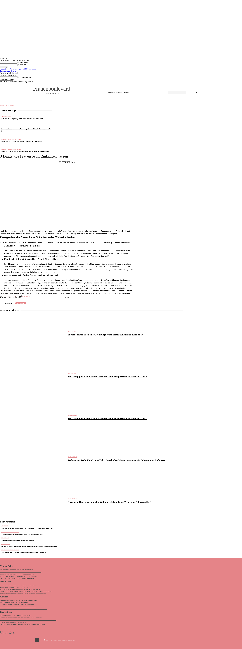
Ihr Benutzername (23, 62)
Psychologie (5, 537)
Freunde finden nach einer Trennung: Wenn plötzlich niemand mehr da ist (105, 334)
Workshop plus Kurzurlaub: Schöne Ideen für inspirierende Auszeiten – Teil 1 (107, 418)
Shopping (20, 303)
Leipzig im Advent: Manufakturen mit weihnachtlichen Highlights (18, 600)
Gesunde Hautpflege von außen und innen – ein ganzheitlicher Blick (22, 534)
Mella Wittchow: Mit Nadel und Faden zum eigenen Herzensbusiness (25, 151)
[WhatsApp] (77, 224)
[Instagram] (37, 640)
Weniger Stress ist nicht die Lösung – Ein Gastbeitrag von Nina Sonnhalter (21, 617)
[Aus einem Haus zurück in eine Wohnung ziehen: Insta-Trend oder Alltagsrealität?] (33, 501)
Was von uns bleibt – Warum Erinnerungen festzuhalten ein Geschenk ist (23, 552)
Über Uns (7, 632)
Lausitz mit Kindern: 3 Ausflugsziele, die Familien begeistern (17, 578)
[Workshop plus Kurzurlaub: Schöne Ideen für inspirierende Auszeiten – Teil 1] (33, 417)
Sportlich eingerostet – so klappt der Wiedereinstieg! (15, 615)
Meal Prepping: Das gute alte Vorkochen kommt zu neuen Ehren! (18, 606)
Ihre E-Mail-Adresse (24, 77)
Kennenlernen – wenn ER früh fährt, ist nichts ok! (14, 587)
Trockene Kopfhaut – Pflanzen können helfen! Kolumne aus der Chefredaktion (22, 624)
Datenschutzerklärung (8, 71)
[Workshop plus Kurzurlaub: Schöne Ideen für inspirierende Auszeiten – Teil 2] (33, 375)
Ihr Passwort (21, 65)
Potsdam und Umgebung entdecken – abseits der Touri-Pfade (22, 119)
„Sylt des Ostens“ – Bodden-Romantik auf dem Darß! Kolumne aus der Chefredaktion (23, 609)
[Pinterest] (71, 224)
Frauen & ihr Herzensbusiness (11, 139)
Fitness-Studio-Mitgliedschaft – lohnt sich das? (13, 622)
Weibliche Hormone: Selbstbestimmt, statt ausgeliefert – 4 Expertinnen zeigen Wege (27, 528)
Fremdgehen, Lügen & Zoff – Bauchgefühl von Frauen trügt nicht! (18, 585)
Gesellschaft (9, 106)
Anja (67, 298)
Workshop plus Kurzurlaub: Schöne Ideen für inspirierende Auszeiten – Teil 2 (107, 376)
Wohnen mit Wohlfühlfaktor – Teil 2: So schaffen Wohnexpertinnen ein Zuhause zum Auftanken (117, 460)
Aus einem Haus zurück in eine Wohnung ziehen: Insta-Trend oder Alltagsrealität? (110, 502)
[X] (65, 224)
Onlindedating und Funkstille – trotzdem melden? (14, 602)
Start (2, 106)
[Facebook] (59, 224)
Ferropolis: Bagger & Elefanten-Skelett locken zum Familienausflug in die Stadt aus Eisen (29, 546)
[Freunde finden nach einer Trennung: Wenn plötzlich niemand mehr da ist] (33, 333)
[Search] (196, 92)
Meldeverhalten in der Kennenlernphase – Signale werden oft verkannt (20, 589)
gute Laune (26, 296)
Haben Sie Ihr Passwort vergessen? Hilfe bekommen (18, 69)
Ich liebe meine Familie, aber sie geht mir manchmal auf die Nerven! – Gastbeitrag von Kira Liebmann (28, 620)
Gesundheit (4, 525)
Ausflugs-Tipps (6, 117)
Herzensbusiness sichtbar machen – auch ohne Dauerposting (22, 141)
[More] (84, 224)
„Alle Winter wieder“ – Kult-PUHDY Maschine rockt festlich (17, 604)
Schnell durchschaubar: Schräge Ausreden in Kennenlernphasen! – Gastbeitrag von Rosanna (26, 591)
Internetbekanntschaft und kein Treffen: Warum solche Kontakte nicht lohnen (23, 593)
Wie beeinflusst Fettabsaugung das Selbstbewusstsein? (18, 540)
